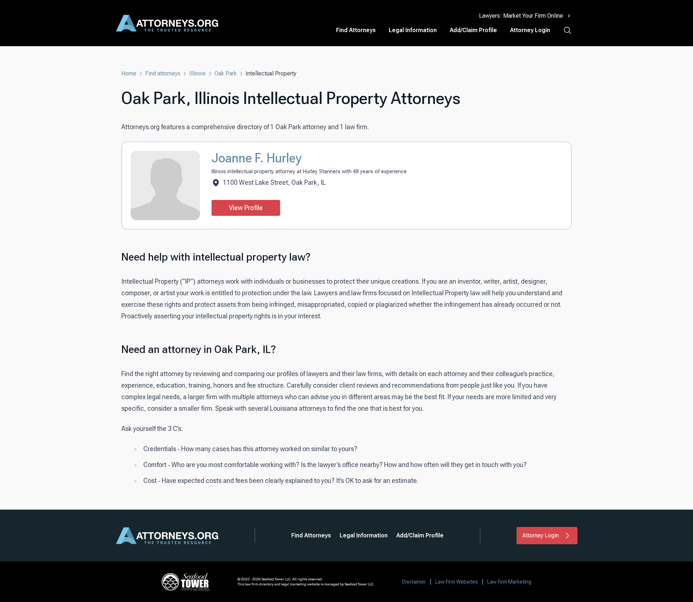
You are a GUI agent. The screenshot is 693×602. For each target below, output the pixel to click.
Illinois (197, 73)
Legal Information (413, 30)
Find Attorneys (356, 30)
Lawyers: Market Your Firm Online (521, 15)
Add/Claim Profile (473, 30)
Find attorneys (162, 73)
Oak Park (225, 73)
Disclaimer (414, 582)
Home (128, 73)
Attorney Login (530, 30)
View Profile (246, 207)
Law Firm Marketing (509, 582)
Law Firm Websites (456, 582)
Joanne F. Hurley (256, 158)
